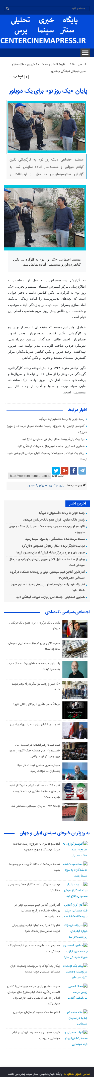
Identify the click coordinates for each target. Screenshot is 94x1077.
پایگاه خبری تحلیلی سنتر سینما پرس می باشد (35, 1073)
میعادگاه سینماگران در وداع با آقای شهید (36, 704)
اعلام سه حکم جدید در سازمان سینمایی (36, 1012)
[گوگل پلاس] (64, 471)
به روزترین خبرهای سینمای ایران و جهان (55, 833)
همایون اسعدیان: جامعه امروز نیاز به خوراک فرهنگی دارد (51, 446)
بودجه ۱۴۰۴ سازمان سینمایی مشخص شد (35, 805)
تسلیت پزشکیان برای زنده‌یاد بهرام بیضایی (35, 724)
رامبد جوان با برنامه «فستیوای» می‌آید (61, 419)
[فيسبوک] (73, 471)
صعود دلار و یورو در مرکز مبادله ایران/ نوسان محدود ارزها (51, 552)
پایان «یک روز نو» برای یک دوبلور (48, 91)
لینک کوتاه (58, 475)
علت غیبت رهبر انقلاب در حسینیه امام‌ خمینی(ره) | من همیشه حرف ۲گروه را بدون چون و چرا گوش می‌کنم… (34, 750)
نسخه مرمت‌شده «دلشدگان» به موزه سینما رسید (55, 539)
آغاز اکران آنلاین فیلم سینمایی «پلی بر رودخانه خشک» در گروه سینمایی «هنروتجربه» (37, 910)
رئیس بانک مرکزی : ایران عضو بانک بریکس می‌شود (53, 519)
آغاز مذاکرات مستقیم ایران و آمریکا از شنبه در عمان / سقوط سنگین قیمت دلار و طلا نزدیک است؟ (35, 791)
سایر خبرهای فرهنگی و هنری (68, 71)
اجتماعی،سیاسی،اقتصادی (67, 612)
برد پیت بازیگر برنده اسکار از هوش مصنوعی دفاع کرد (53, 439)
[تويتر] (56, 471)
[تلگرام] (82, 471)
